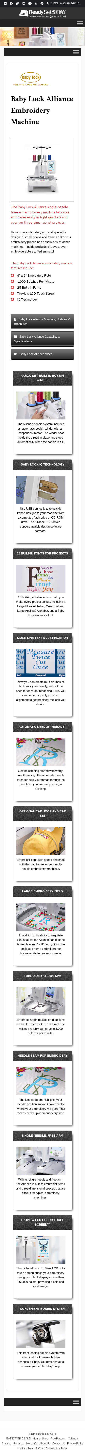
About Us (44, 1443)
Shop (45, 1438)
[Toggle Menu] (80, 23)
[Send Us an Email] (5, 3)
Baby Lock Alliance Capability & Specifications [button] (37, 339)
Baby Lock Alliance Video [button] (35, 354)
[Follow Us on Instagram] (36, 3)
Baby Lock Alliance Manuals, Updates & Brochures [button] (42, 322)
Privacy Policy (75, 1443)
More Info (31, 1443)
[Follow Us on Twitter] (17, 3)
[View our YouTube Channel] (30, 3)
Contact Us (58, 1443)
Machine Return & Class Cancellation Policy (42, 1448)
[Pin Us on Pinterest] (42, 3)
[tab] (42, 321)
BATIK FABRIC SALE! (18, 1438)
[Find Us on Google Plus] (24, 3)
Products (18, 1443)
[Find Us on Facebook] (11, 3)
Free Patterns (58, 1438)
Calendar (73, 1438)
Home (36, 1438)
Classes (6, 1443)
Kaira (53, 1434)
